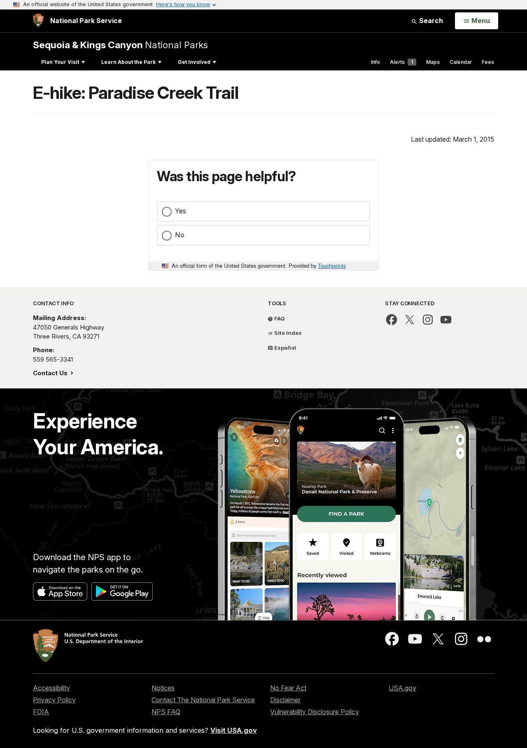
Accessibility (51, 688)
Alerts (401, 62)
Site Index (287, 333)
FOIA (41, 712)
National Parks (120, 44)
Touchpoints (332, 265)
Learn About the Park (128, 62)
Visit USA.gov (233, 730)
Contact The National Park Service (203, 700)
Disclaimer (285, 700)
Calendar (461, 62)
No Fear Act (288, 688)
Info (375, 62)
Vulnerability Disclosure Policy (314, 712)
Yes (180, 211)
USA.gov (402, 688)
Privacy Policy (54, 700)
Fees (488, 62)
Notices (163, 688)
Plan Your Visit (60, 62)
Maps (433, 62)
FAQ (279, 318)
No (179, 235)
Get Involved (194, 62)
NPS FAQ (166, 712)
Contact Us (51, 373)
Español (284, 347)
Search (430, 20)
